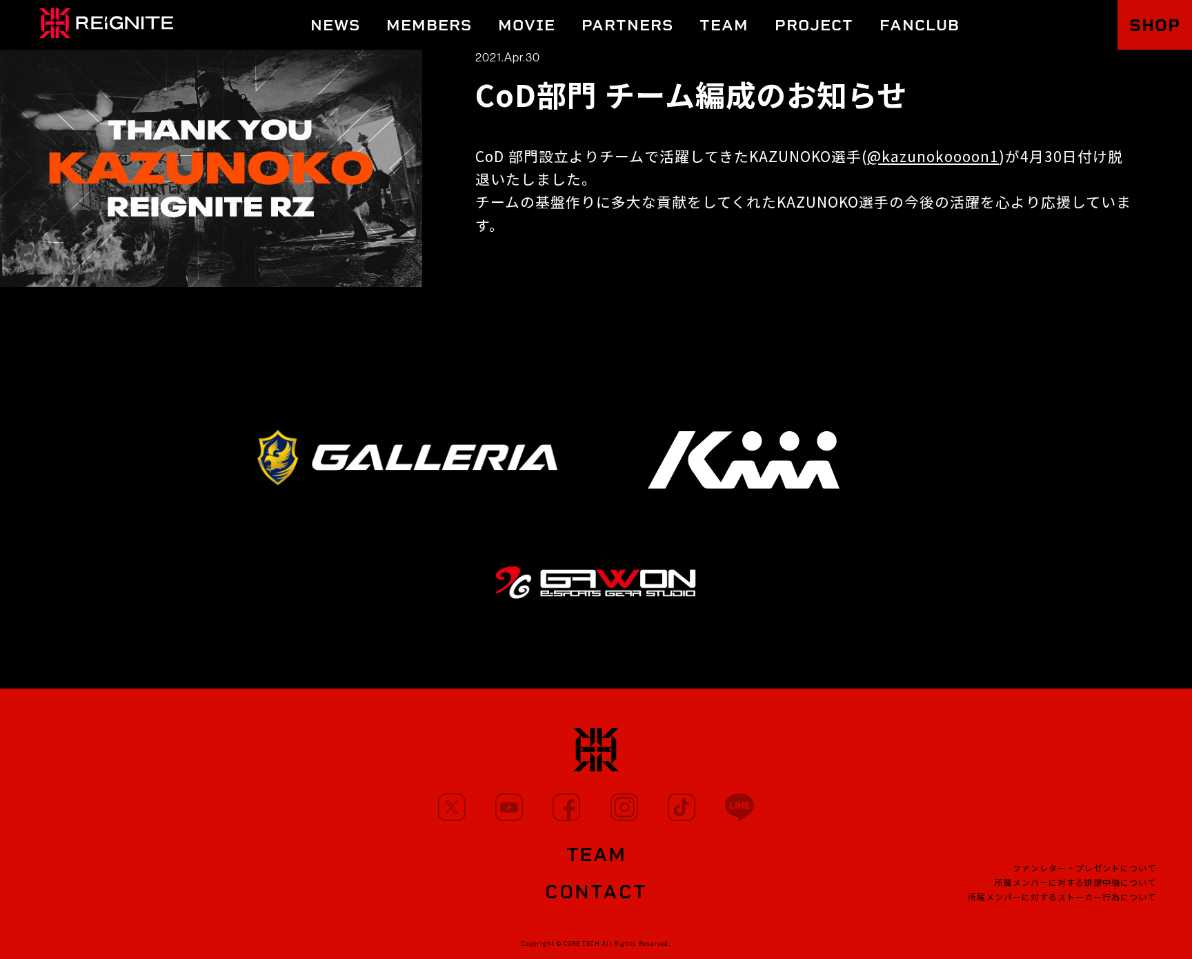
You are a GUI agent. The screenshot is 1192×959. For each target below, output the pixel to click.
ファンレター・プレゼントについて (1084, 867)
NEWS (335, 25)
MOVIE (526, 25)
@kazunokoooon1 (933, 156)
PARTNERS (627, 25)
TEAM (723, 25)
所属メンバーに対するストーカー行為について (1062, 896)
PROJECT (814, 25)
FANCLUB (920, 25)
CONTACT (596, 891)
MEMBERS (429, 25)
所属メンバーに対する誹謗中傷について (1075, 882)
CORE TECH (582, 943)
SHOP (1154, 25)
